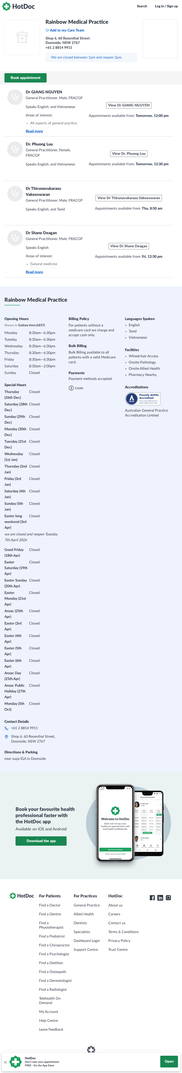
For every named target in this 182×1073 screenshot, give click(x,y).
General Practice (87, 905)
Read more (34, 131)
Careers (114, 914)
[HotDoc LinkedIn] (160, 898)
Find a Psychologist (54, 954)
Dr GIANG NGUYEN (44, 92)
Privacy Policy (119, 941)
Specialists (82, 932)
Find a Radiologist (53, 989)
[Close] (5, 1062)
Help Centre (48, 1020)
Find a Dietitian (51, 963)
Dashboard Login (87, 941)
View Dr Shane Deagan (128, 246)
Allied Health (84, 914)
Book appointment (25, 78)
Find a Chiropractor (54, 945)
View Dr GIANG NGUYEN (129, 105)
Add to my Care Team (67, 30)
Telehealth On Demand (50, 1001)
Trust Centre (118, 949)
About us (115, 905)
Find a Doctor (50, 905)
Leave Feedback (51, 1029)
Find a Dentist (50, 914)
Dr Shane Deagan (41, 233)
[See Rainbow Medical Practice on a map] (160, 39)
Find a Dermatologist (55, 981)
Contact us (116, 923)
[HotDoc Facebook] (152, 898)
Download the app (41, 841)
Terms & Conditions (123, 932)
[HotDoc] (18, 6)
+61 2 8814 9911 (24, 728)
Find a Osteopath (52, 972)
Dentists (80, 923)
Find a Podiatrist (52, 936)
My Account (48, 1012)
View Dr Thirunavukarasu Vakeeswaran (128, 198)
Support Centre (86, 949)
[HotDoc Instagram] (168, 898)
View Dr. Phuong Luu (129, 153)
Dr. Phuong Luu (39, 144)
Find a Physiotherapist (51, 925)
